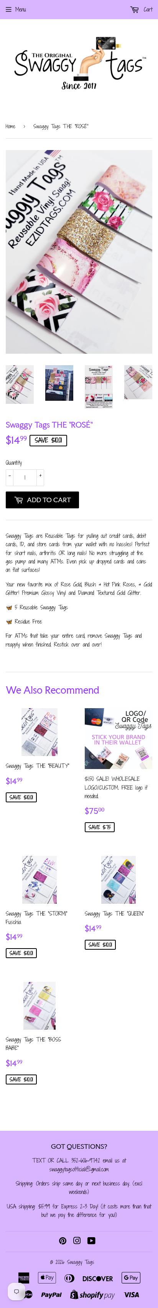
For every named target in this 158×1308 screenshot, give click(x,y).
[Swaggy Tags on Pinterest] (63, 1242)
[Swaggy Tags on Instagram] (77, 1242)
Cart (146, 9)
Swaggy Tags (80, 1262)
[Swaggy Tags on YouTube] (91, 1242)
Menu (20, 9)
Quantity (14, 463)
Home (10, 126)
